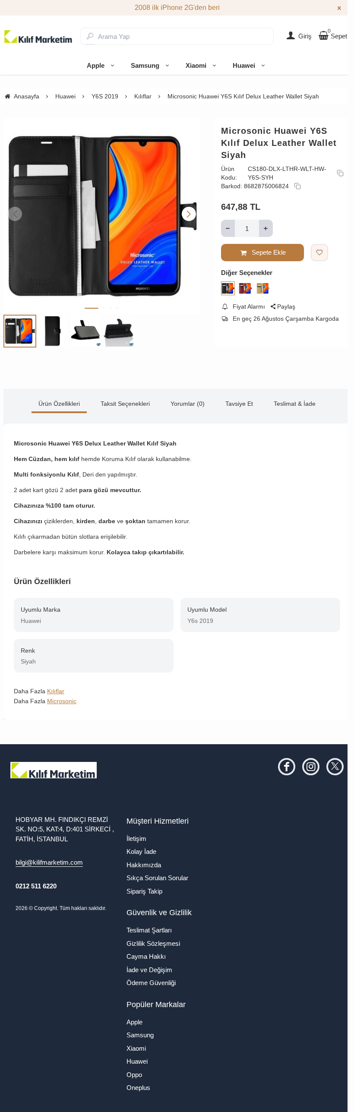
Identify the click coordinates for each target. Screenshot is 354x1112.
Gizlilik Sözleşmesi (153, 943)
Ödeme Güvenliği (151, 982)
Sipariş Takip (144, 891)
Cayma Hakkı (146, 956)
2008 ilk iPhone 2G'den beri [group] (177, 7)
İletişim (136, 838)
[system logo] (38, 36)
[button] (91, 308)
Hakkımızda (143, 865)
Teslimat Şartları (149, 930)
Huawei (244, 65)
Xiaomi (196, 65)
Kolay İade (141, 851)
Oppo (134, 1074)
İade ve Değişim (149, 969)
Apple (95, 65)
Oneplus (138, 1087)
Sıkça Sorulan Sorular (157, 877)
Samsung (145, 65)
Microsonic (61, 701)
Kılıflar (55, 691)
